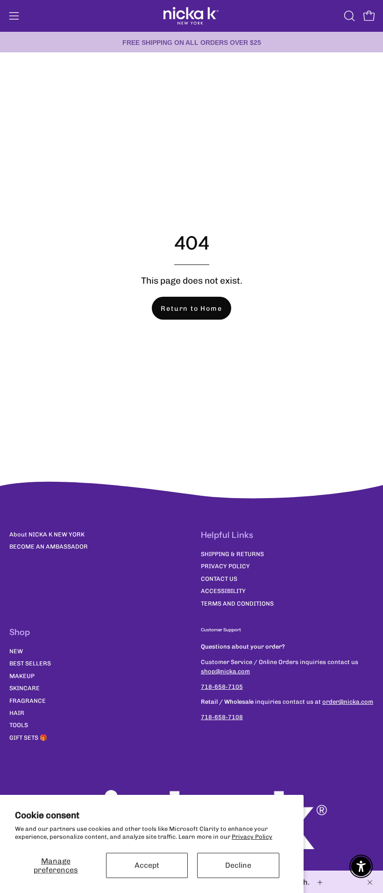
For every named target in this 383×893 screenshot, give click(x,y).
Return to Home (191, 308)
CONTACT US (219, 578)
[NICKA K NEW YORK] (191, 16)
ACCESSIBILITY (223, 591)
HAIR (16, 712)
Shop (19, 632)
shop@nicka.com (225, 671)
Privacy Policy (252, 836)
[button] (348, 15)
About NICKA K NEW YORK (47, 534)
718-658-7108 (222, 717)
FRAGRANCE (27, 700)
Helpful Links (227, 535)
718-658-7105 (222, 686)
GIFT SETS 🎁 (28, 737)
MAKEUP (22, 675)
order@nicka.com (347, 701)
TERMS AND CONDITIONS (237, 603)
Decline (238, 865)
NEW (16, 651)
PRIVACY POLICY (225, 566)
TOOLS (18, 725)
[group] (191, 42)
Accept (147, 865)
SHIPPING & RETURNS (232, 553)
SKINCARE (24, 688)
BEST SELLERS (30, 663)
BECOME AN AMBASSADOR (48, 546)
